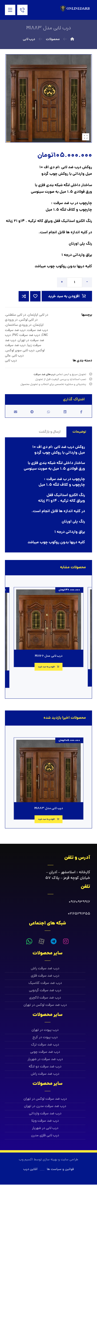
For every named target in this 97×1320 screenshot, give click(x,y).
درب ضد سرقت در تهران (24, 338)
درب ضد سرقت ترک (45, 1045)
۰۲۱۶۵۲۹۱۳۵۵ (79, 914)
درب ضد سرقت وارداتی (45, 1113)
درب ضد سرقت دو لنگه (45, 1066)
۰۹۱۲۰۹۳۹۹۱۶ (79, 902)
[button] (10, 10)
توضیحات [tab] (79, 431)
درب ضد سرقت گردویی (45, 990)
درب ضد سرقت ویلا (45, 1121)
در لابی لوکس (28, 319)
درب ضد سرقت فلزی (45, 976)
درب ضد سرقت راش (45, 968)
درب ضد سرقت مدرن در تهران (45, 1106)
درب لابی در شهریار (45, 1128)
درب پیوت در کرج (45, 1037)
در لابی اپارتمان (38, 314)
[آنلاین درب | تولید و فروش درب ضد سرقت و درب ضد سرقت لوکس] (75, 8)
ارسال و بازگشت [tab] (50, 431)
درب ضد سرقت (37, 330)
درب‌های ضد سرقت (44, 374)
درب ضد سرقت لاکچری (45, 998)
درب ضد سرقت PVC (26, 335)
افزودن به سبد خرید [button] (46, 666)
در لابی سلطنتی (16, 314)
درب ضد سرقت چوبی (45, 1052)
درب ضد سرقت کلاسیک (45, 983)
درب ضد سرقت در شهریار (45, 1059)
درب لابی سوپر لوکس (20, 350)
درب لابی (11, 360)
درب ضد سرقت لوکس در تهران (45, 1005)
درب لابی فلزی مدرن (45, 1135)
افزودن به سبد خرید (64, 296)
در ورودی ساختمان (19, 325)
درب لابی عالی (14, 355)
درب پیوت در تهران (45, 1030)
